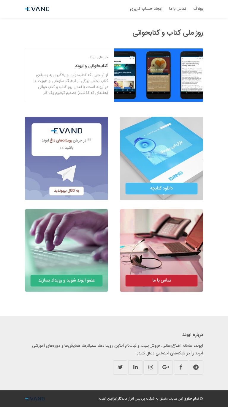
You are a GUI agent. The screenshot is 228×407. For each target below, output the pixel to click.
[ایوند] (37, 9)
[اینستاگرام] (150, 367)
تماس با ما (177, 8)
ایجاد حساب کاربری (146, 8)
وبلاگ (198, 8)
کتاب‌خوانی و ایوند (91, 66)
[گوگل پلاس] (166, 367)
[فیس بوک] (181, 367)
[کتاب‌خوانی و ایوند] (158, 75)
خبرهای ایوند (98, 57)
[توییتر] (120, 367)
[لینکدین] (135, 367)
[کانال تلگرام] (196, 367)
